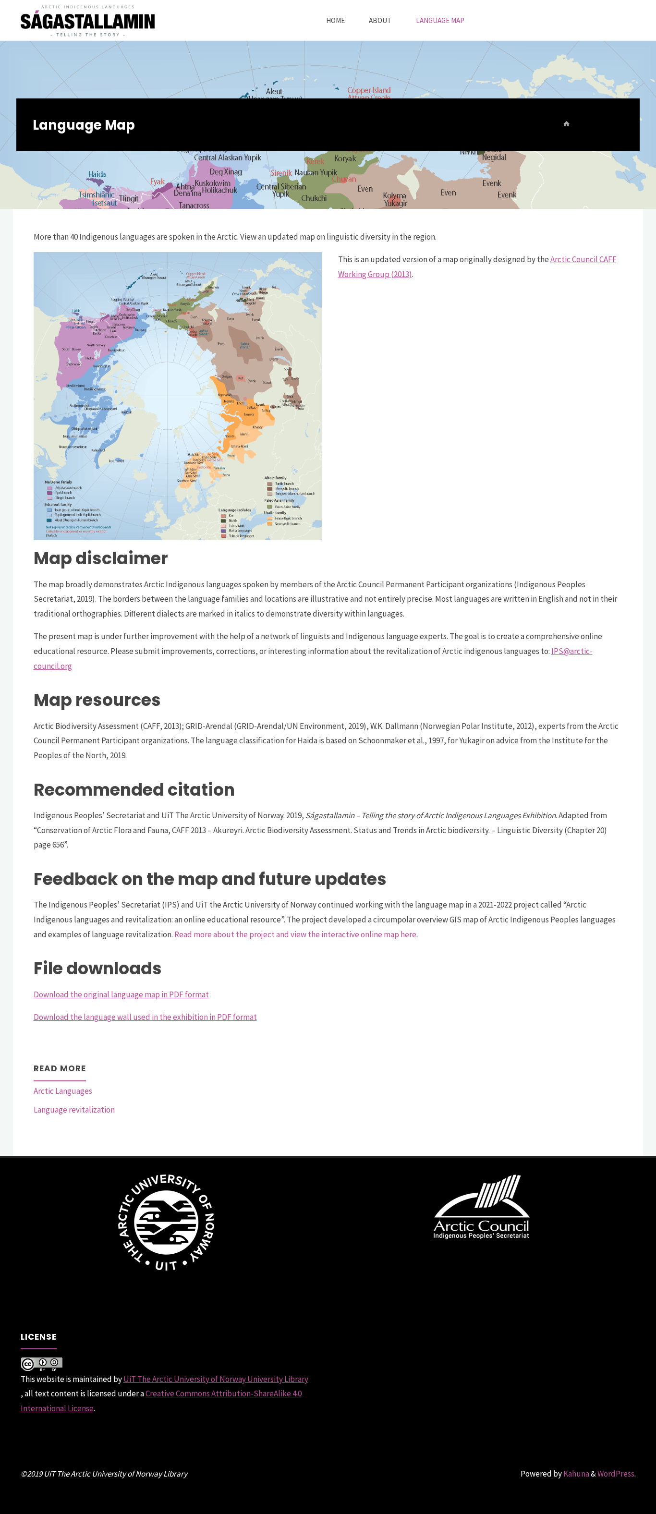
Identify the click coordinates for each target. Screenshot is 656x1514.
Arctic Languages (63, 1091)
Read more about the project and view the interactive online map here (295, 934)
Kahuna (575, 1473)
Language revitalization (74, 1109)
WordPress (615, 1473)
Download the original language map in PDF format (121, 994)
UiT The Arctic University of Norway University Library (215, 1379)
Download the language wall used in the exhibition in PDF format (145, 1017)
